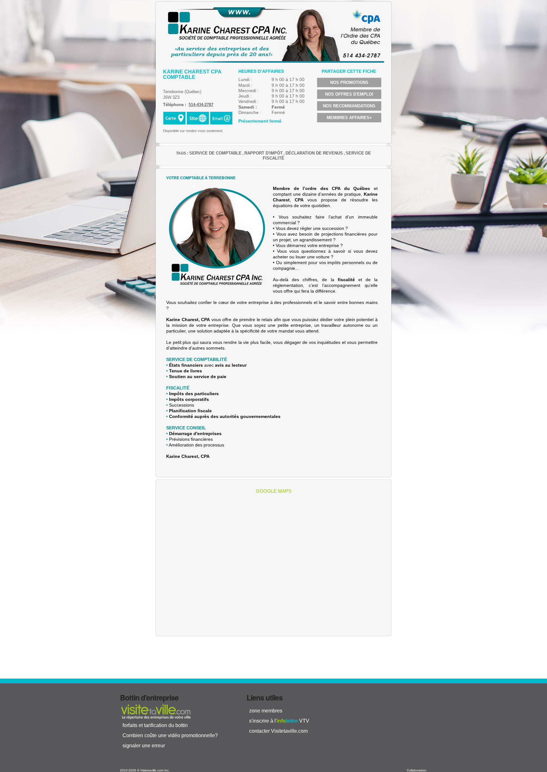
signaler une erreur (144, 745)
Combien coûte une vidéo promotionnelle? (170, 735)
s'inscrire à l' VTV (279, 721)
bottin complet (156, 711)
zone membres (265, 710)
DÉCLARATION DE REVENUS (314, 153)
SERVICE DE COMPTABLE (215, 153)
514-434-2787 (201, 104)
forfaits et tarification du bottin (155, 725)
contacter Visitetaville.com (278, 731)
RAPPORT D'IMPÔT (263, 153)
